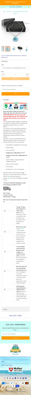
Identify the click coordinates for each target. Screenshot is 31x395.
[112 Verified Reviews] (15, 355)
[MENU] (1, 6)
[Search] (25, 6)
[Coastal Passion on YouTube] (26, 378)
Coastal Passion (15, 7)
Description (6, 99)
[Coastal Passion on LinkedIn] (13, 378)
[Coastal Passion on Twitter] (23, 378)
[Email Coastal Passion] (5, 378)
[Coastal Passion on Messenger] (15, 378)
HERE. (8, 178)
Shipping (5, 309)
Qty (2, 71)
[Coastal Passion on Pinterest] (18, 378)
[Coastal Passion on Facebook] (7, 378)
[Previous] (2, 29)
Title (3, 65)
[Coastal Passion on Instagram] (10, 378)
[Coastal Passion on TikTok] (21, 378)
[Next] (28, 29)
